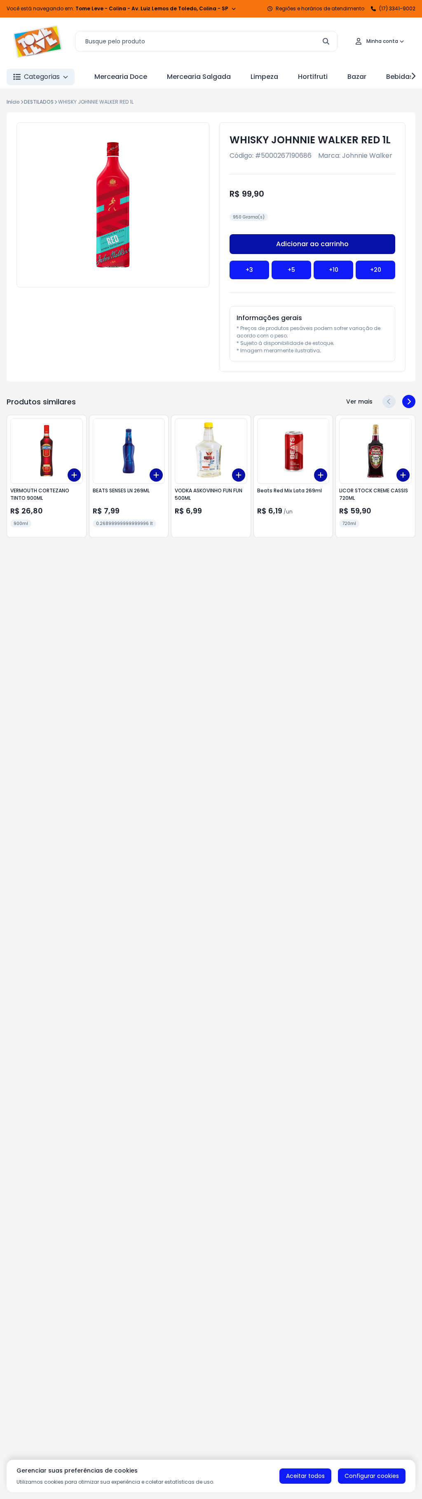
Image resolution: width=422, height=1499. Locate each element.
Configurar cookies (372, 1476)
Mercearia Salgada (199, 76)
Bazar (356, 76)
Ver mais (359, 401)
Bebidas (399, 76)
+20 (375, 270)
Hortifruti (313, 76)
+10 (333, 270)
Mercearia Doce (120, 76)
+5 (291, 270)
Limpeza (264, 76)
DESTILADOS (39, 101)
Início (13, 101)
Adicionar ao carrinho (312, 244)
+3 (249, 270)
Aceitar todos (305, 1476)
